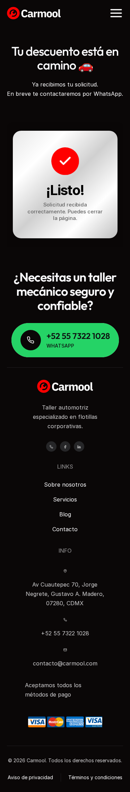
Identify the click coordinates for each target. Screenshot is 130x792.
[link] (65, 340)
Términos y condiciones (95, 777)
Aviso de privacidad (30, 777)
